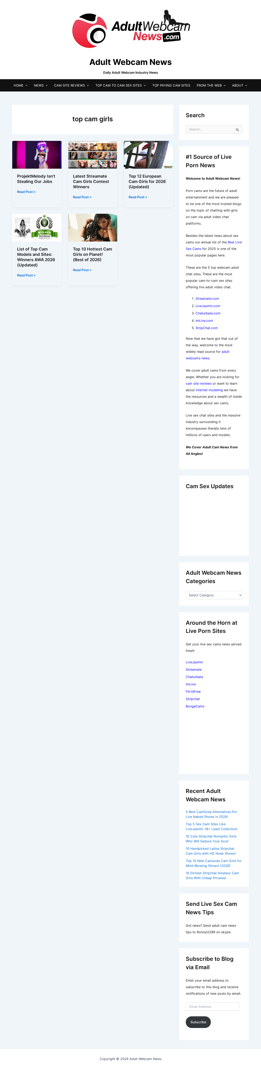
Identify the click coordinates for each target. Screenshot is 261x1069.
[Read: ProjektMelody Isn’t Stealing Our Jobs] (37, 154)
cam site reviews (199, 383)
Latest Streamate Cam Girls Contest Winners (91, 181)
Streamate (194, 669)
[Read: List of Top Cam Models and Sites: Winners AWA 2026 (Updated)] (37, 227)
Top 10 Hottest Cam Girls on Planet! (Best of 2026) (92, 254)
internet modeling (209, 390)
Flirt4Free (193, 691)
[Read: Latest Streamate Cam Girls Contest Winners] (92, 154)
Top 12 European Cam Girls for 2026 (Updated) (147, 181)
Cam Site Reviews (69, 85)
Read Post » (26, 191)
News (39, 85)
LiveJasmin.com (208, 306)
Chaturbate (194, 677)
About (237, 85)
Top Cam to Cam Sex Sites (118, 85)
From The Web (209, 85)
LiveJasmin (194, 662)
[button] (25, 85)
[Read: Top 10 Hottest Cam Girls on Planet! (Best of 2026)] (92, 227)
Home (18, 85)
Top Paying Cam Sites (171, 85)
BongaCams (195, 706)
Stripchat (193, 699)
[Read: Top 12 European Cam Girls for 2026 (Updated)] (148, 154)
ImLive (191, 684)
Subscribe (198, 1022)
